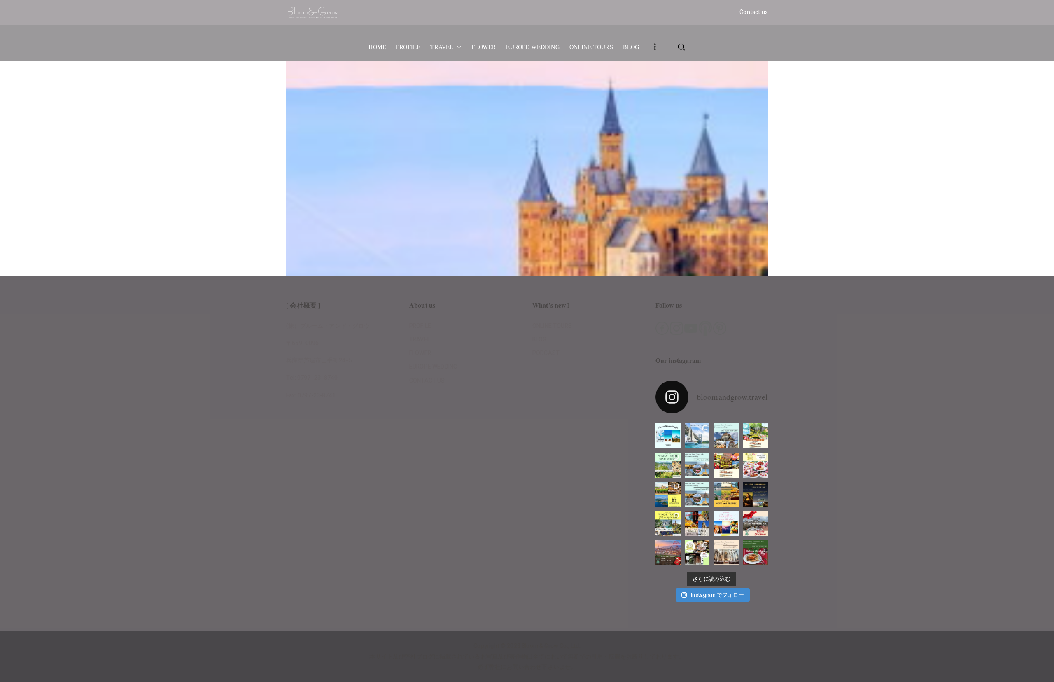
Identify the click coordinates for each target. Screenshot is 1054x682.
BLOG (631, 47)
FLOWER (483, 47)
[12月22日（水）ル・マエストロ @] (755, 523)
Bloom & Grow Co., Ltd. (551, 646)
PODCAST (546, 353)
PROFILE (408, 47)
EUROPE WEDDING (532, 47)
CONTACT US (427, 380)
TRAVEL (441, 47)
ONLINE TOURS (591, 47)
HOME (377, 47)
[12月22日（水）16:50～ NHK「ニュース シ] (668, 552)
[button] (457, 47)
